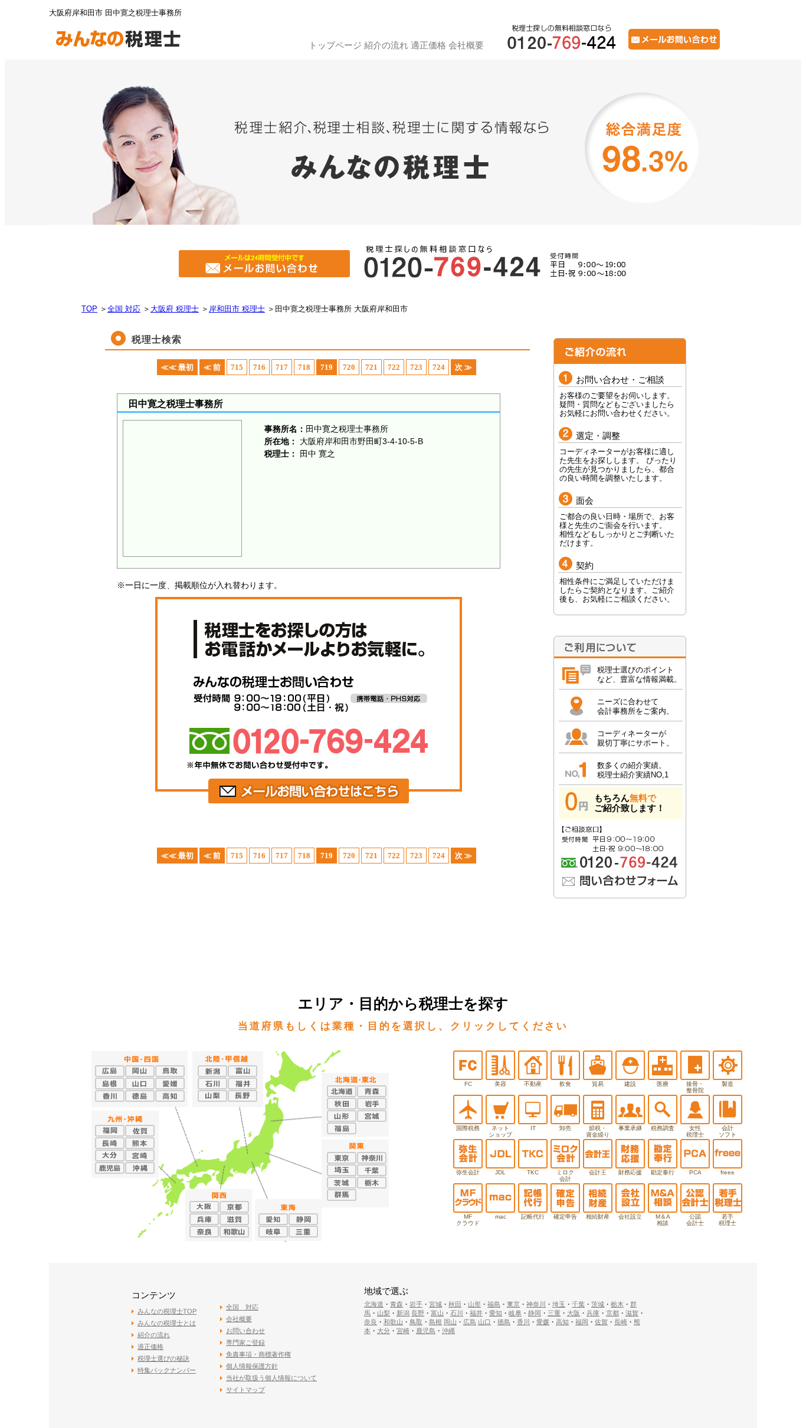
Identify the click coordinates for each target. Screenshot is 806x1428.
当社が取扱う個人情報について (271, 1377)
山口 (484, 1321)
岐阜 (515, 1313)
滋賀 (631, 1313)
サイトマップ (245, 1389)
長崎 (620, 1321)
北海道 (374, 1304)
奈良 (370, 1321)
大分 (383, 1330)
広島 (469, 1321)
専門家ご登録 (245, 1342)
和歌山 (393, 1321)
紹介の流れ (386, 45)
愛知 (495, 1313)
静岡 (534, 1313)
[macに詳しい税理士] (500, 1209)
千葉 (578, 1304)
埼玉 (558, 1304)
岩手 (415, 1304)
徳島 (503, 1321)
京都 (612, 1313)
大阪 (573, 1313)
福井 (476, 1313)
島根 (435, 1321)
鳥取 (415, 1321)
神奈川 (536, 1304)
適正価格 (428, 45)
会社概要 (466, 45)
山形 (474, 1304)
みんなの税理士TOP (166, 1311)
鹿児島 (425, 1330)
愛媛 (542, 1321)
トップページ (335, 45)
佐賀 (601, 1321)
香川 (523, 1321)
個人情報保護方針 (252, 1366)
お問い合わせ (245, 1330)
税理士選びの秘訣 (163, 1358)
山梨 (383, 1313)
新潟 (403, 1313)
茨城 (597, 1304)
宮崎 (403, 1330)
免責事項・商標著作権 (258, 1354)
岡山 (450, 1321)
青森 (396, 1304)
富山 (437, 1313)
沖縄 (448, 1330)
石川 (456, 1313)
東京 (513, 1304)
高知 (562, 1321)
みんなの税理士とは (166, 1323)
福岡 (581, 1321)
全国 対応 (242, 1307)
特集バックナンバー (166, 1370)
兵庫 (593, 1313)
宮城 (435, 1304)
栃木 (617, 1304)
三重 (554, 1313)
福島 (493, 1304)
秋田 (454, 1304)
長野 (417, 1313)
